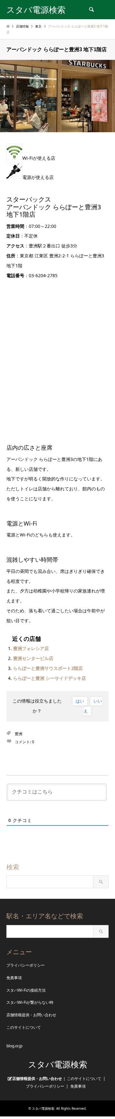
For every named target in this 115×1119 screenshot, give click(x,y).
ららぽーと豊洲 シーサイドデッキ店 (49, 678)
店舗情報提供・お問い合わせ (31, 1015)
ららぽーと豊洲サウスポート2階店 (48, 668)
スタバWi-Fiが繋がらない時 (29, 1002)
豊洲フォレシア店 (31, 648)
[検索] (91, 9)
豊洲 (18, 734)
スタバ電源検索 (57, 1064)
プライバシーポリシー (25, 965)
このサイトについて (23, 1027)
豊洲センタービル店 (33, 658)
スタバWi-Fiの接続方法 (26, 990)
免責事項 (14, 977)
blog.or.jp (14, 1046)
